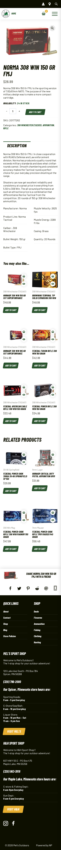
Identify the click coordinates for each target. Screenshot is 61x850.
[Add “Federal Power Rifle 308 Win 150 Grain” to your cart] (52, 387)
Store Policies (9, 636)
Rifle (5, 128)
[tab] (17, 145)
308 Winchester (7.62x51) (29, 125)
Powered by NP (44, 845)
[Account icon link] (43, 4)
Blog (5, 629)
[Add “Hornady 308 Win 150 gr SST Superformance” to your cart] (23, 276)
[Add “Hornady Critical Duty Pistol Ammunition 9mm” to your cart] (52, 454)
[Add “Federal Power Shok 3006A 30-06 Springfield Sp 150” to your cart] (23, 454)
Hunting (37, 642)
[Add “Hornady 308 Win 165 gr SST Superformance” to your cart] (23, 331)
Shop (5, 623)
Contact (7, 617)
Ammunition (48, 125)
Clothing (37, 636)
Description (17, 145)
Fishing (37, 629)
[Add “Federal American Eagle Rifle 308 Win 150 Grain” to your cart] (23, 387)
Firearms (38, 617)
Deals (36, 611)
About (6, 611)
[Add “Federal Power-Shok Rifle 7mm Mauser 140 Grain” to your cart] (52, 512)
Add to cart (35, 112)
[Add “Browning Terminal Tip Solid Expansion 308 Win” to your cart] (52, 276)
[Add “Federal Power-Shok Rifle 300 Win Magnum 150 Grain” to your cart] (23, 512)
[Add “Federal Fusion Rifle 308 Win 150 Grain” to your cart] (52, 331)
